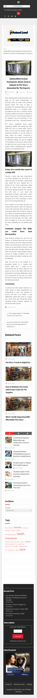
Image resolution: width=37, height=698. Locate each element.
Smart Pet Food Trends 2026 (13, 10)
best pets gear (25, 527)
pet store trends (8, 546)
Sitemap (29, 684)
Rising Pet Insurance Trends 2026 (17, 609)
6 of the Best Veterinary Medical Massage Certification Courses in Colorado (16, 598)
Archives (7, 508)
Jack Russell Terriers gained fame (12, 542)
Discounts (13, 530)
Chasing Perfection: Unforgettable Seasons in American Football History (22, 454)
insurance (11, 538)
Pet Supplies (15, 546)
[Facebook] (4, 16)
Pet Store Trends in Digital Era (18, 362)
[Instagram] (8, 16)
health (20, 534)
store (13, 307)
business (7, 530)
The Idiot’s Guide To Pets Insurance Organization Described (21, 474)
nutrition (28, 542)
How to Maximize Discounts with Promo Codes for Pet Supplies (17, 390)
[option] (16, 10)
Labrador (22, 542)
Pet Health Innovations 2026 (15, 613)
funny (18, 530)
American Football (9, 527)
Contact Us (8, 684)
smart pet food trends (10, 550)
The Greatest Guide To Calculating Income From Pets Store (18, 314)
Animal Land (22, 641)
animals (9, 307)
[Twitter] (11, 16)
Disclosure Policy (19, 684)
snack (17, 550)
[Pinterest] (15, 16)
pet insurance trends (20, 544)
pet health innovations (10, 544)
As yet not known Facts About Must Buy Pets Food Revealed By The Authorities (17, 324)
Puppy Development (23, 546)
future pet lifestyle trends (10, 534)
